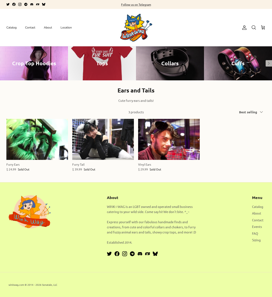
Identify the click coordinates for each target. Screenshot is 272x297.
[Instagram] (19, 4)
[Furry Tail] (103, 139)
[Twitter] (8, 4)
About (48, 28)
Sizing (256, 240)
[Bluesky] (43, 4)
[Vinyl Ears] (169, 139)
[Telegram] (25, 4)
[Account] (243, 27)
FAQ (255, 233)
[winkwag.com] (136, 27)
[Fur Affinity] (37, 4)
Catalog (11, 28)
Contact (30, 28)
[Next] (269, 63)
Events (257, 227)
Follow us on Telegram (136, 4)
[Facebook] (14, 4)
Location (66, 28)
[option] (34, 63)
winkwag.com (16, 284)
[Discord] (31, 4)
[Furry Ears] (37, 139)
